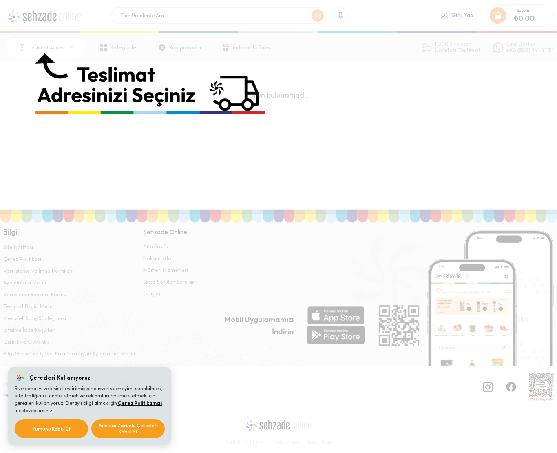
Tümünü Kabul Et (52, 429)
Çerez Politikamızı (139, 403)
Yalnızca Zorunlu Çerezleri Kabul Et (128, 428)
